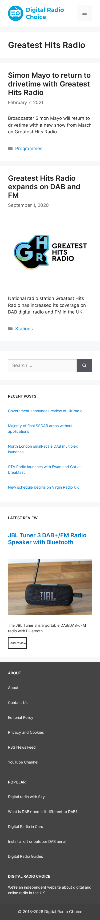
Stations (24, 328)
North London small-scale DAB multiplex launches (43, 449)
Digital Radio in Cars (25, 826)
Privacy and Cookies (26, 732)
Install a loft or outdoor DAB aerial (37, 841)
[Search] (84, 365)
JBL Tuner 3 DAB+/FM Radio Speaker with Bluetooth (47, 539)
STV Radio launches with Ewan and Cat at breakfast (44, 469)
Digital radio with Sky (26, 796)
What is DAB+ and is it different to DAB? (42, 811)
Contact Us (17, 702)
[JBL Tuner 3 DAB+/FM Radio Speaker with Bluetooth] (50, 587)
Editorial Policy (20, 717)
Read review (17, 643)
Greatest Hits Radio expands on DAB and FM (44, 187)
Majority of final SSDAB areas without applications (40, 428)
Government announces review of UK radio (45, 411)
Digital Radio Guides (25, 856)
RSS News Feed (22, 747)
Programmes (28, 148)
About (13, 687)
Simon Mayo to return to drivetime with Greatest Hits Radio (49, 84)
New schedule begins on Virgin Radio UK (43, 487)
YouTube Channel (23, 762)
